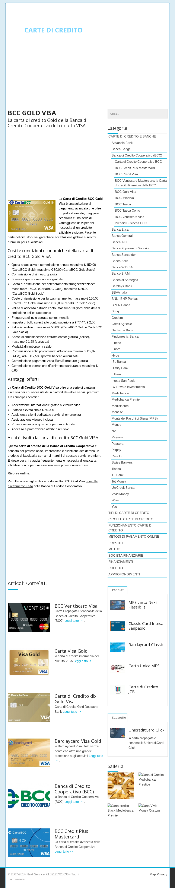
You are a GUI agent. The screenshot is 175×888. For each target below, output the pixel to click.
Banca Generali (122, 235)
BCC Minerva (124, 198)
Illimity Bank (120, 368)
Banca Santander (124, 254)
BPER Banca (121, 305)
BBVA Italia (119, 292)
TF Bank (118, 475)
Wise (115, 500)
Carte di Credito (53, 30)
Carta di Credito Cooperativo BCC (138, 161)
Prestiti (115, 543)
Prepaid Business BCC (131, 223)
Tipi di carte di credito (128, 513)
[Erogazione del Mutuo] (121, 785)
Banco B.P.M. (121, 273)
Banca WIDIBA (122, 267)
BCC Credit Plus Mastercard (71, 834)
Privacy (161, 874)
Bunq (115, 311)
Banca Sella (120, 261)
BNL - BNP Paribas (125, 298)
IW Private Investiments (128, 387)
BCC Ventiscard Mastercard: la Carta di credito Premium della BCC (141, 183)
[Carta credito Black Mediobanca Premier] (121, 816)
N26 (114, 431)
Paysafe (117, 437)
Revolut (117, 456)
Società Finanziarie (125, 555)
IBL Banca (119, 361)
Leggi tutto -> (73, 620)
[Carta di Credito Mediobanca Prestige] (152, 785)
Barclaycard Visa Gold (78, 741)
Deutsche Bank (122, 330)
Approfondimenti (124, 574)
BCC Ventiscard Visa (76, 606)
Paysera (117, 443)
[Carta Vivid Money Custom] (152, 816)
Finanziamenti (120, 561)
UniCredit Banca (123, 487)
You (114, 506)
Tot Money (119, 481)
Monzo (116, 424)
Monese (117, 412)
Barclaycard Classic (146, 644)
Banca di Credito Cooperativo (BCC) (74, 789)
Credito (115, 568)
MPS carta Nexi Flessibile (142, 605)
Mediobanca (120, 393)
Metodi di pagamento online (133, 536)
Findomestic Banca (125, 336)
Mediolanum (120, 406)
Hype (115, 355)
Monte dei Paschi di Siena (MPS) (135, 418)
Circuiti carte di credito (130, 519)
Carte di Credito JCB (143, 689)
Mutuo (114, 549)
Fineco (116, 343)
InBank (116, 374)
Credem (117, 317)
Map (153, 874)
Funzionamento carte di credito (130, 528)
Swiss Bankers (122, 462)
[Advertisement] (87, 75)
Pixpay (116, 450)
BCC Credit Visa (126, 174)
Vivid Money (120, 494)
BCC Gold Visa (125, 191)
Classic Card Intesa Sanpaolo (145, 626)
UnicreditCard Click (146, 730)
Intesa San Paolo (123, 380)
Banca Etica (120, 229)
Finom (116, 349)
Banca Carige (121, 149)
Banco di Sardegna (125, 280)
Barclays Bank (122, 286)
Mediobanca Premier (126, 399)
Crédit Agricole (122, 324)
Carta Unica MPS (143, 665)
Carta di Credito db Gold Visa (75, 699)
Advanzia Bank (122, 143)
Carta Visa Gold (71, 651)
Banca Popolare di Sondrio (130, 248)
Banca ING (119, 242)
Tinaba (116, 469)
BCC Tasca (123, 204)
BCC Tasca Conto (127, 210)
